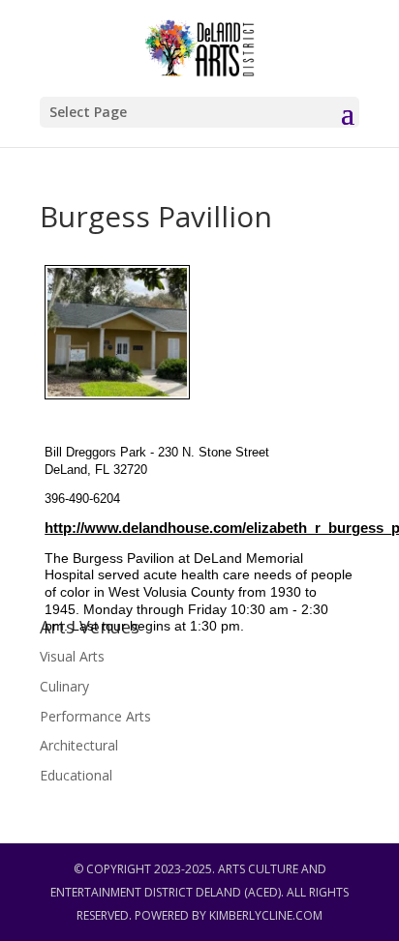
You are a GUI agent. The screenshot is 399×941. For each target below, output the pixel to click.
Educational (76, 775)
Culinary (64, 686)
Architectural (79, 745)
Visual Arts (72, 656)
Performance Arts (95, 716)
